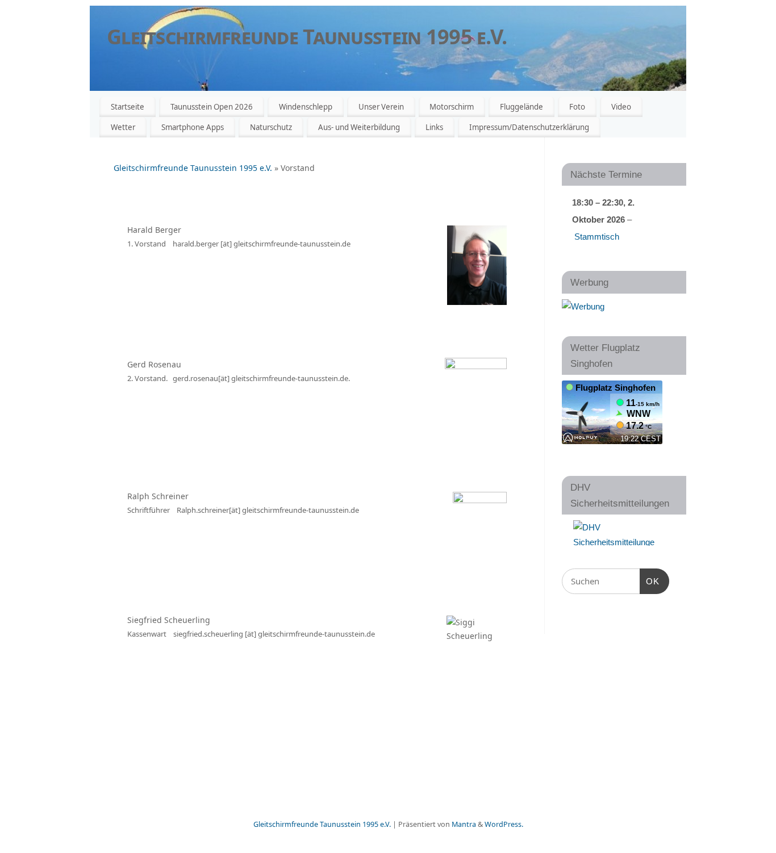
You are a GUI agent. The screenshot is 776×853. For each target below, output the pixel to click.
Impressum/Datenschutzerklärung (529, 127)
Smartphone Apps (192, 127)
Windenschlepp (305, 107)
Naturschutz (271, 127)
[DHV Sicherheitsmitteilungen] (615, 533)
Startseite (127, 107)
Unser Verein (381, 107)
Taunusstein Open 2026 (211, 107)
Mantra (464, 824)
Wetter (123, 127)
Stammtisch (596, 236)
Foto (577, 107)
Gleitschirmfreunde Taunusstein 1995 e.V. (307, 37)
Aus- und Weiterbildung (359, 127)
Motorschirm (451, 107)
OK (650, 581)
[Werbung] (583, 306)
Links (434, 127)
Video (621, 107)
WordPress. (504, 824)
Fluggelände (521, 107)
